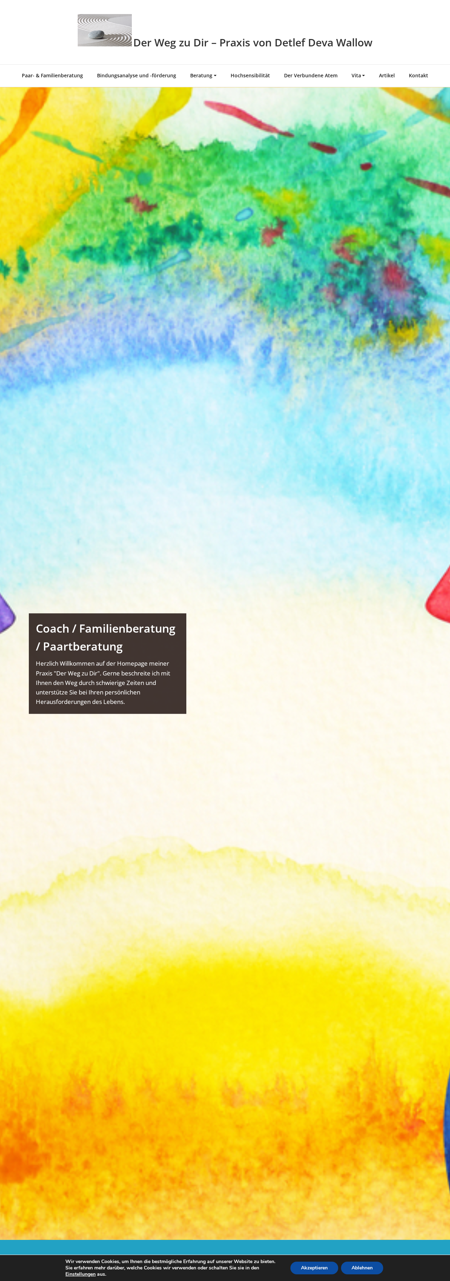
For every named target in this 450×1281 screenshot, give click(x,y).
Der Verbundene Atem (311, 75)
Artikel (387, 75)
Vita (356, 75)
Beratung (201, 75)
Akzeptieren (314, 1267)
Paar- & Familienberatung (52, 75)
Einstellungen (80, 1274)
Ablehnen (362, 1267)
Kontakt (418, 75)
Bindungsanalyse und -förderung (136, 75)
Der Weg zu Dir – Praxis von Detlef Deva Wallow (252, 42)
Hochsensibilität (250, 75)
